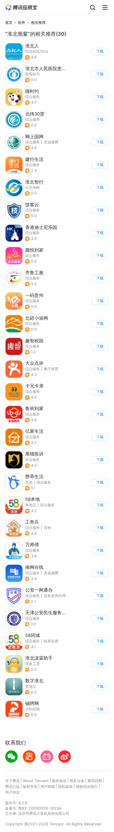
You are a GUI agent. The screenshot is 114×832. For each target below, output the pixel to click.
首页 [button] (8, 22)
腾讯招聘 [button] (95, 780)
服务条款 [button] (59, 780)
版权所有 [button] (30, 786)
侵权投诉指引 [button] (87, 786)
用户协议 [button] (12, 792)
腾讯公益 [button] (12, 786)
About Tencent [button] (36, 780)
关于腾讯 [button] (12, 780)
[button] (21, 8)
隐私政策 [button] (65, 786)
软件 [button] (21, 22)
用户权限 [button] (47, 786)
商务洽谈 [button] (77, 780)
